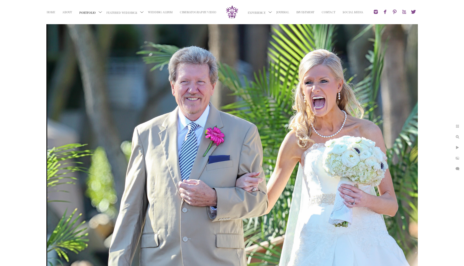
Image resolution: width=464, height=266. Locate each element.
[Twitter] (413, 12)
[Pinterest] (395, 12)
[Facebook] (385, 12)
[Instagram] (376, 12)
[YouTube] (404, 12)
